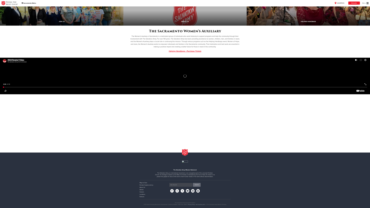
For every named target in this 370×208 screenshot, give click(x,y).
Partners (142, 197)
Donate (354, 3)
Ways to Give (143, 183)
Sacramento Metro (29, 3)
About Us (142, 187)
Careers (142, 192)
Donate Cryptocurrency (146, 185)
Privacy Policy (191, 204)
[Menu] (365, 3)
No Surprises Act (200, 204)
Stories (141, 189)
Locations (340, 3)
